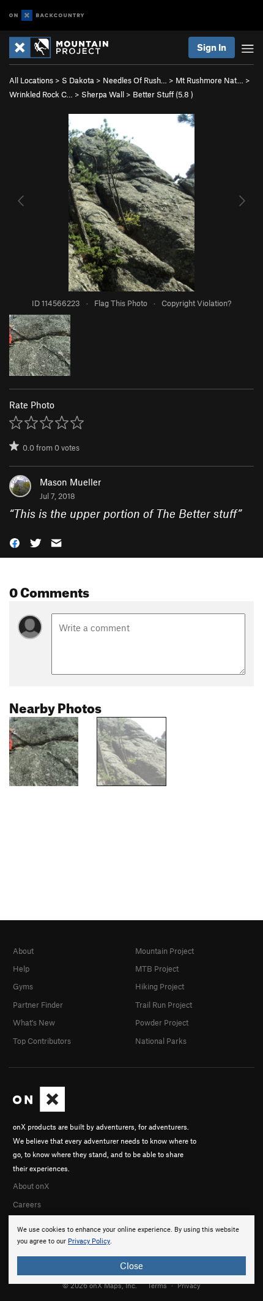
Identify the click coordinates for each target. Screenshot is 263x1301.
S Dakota (78, 80)
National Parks (161, 1041)
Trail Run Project (163, 1005)
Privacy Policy (89, 1241)
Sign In (211, 47)
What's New (34, 1022)
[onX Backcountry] (47, 15)
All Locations (31, 80)
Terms (157, 1285)
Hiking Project (159, 986)
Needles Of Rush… (135, 80)
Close (131, 1265)
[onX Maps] (39, 1109)
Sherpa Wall (102, 94)
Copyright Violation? (196, 303)
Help (21, 968)
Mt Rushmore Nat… (209, 80)
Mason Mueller (70, 481)
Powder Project (161, 1022)
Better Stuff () (163, 94)
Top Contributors (42, 1041)
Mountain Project (164, 951)
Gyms (23, 986)
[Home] (64, 47)
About (23, 951)
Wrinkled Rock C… (41, 94)
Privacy (189, 1285)
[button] (14, 542)
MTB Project (157, 968)
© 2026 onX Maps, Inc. (99, 1285)
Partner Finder (38, 1005)
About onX (31, 1186)
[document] (131, 1249)
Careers (27, 1204)
